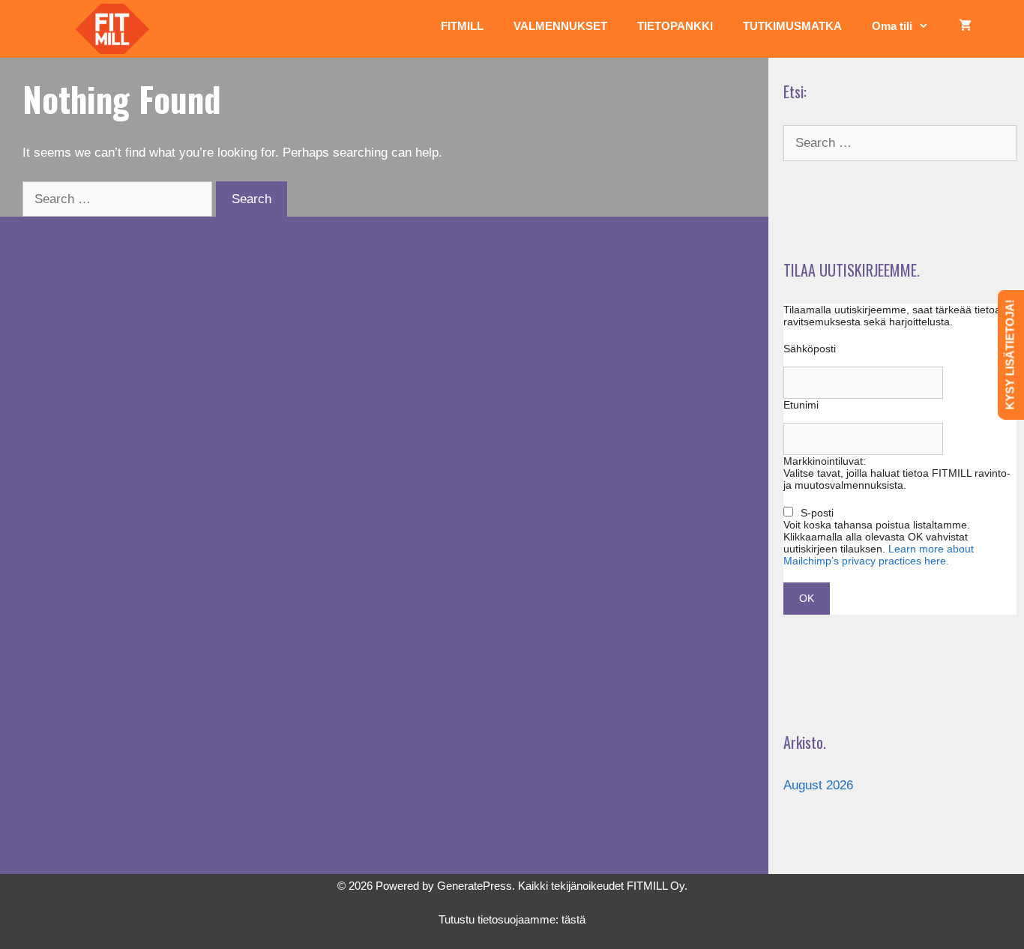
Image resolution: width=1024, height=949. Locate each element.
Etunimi (801, 405)
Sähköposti (809, 349)
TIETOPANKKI (675, 25)
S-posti (817, 513)
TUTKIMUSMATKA (792, 25)
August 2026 (818, 785)
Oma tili (892, 25)
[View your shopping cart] (965, 26)
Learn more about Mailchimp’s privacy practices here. (878, 555)
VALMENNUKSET (560, 25)
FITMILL (462, 25)
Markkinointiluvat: (824, 461)
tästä (573, 919)
